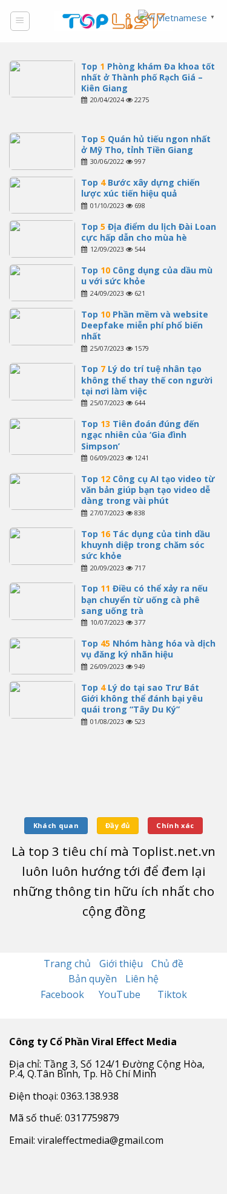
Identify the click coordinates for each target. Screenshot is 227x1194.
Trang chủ (67, 963)
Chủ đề (167, 963)
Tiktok (172, 994)
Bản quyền (92, 978)
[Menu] (20, 21)
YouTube (121, 994)
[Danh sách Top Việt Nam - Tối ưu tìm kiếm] (113, 21)
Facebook (64, 994)
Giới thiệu (121, 963)
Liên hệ (142, 978)
